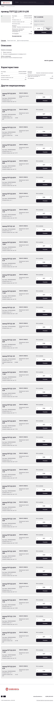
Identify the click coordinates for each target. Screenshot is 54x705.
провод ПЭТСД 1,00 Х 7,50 (9, 406)
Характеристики (11, 40)
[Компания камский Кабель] (12, 689)
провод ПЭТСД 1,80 (8, 323)
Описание (3, 40)
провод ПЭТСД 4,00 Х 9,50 (9, 178)
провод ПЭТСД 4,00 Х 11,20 (9, 568)
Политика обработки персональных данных (45, 700)
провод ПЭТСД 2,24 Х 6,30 (9, 667)
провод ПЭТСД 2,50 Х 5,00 (9, 487)
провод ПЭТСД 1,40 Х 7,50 (9, 438)
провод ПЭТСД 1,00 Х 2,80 (9, 552)
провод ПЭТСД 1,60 (8, 226)
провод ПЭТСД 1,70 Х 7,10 (9, 454)
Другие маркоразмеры (23, 40)
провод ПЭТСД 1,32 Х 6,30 (9, 389)
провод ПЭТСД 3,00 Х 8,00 (9, 162)
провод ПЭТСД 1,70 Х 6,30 (9, 617)
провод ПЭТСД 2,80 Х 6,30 (9, 422)
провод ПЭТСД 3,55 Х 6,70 (9, 633)
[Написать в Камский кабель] (2, 696)
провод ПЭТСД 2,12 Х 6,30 (9, 128)
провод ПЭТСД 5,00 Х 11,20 (9, 292)
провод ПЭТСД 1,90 (8, 356)
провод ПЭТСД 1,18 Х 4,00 (9, 519)
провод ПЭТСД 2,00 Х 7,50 (9, 94)
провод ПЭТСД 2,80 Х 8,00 (9, 276)
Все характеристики (16, 36)
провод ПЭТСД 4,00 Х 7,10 (9, 211)
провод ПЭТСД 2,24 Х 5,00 (9, 584)
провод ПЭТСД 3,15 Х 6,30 (9, 110)
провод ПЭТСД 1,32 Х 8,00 (9, 341)
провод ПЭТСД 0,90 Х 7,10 (9, 471)
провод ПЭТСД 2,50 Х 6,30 (9, 146)
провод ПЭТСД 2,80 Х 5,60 (9, 536)
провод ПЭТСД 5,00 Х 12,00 (9, 243)
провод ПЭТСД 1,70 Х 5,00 (9, 503)
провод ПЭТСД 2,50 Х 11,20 (9, 651)
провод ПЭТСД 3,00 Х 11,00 (9, 373)
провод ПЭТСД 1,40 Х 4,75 (9, 259)
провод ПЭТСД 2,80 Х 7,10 (9, 601)
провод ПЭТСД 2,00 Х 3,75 (9, 194)
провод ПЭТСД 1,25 (8, 307)
